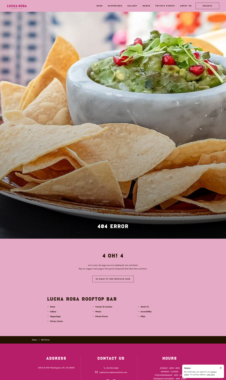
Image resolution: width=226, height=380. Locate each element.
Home (52, 307)
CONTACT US (111, 358)
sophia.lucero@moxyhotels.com (113, 372)
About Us (145, 307)
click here (211, 374)
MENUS (146, 6)
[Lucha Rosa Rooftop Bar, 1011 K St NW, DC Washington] (17, 6)
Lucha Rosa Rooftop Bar (82, 298)
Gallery (53, 312)
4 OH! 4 (113, 255)
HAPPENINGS (115, 6)
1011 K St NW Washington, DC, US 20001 (56, 368)
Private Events (101, 316)
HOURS (169, 358)
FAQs (143, 316)
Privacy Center (56, 321)
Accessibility (146, 312)
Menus (98, 312)
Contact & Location (103, 307)
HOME (100, 6)
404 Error (113, 226)
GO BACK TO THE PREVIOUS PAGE (113, 279)
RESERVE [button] (207, 6)
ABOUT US (186, 6)
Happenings (55, 316)
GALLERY (132, 6)
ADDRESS (56, 358)
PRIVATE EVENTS (165, 6)
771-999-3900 (112, 368)
